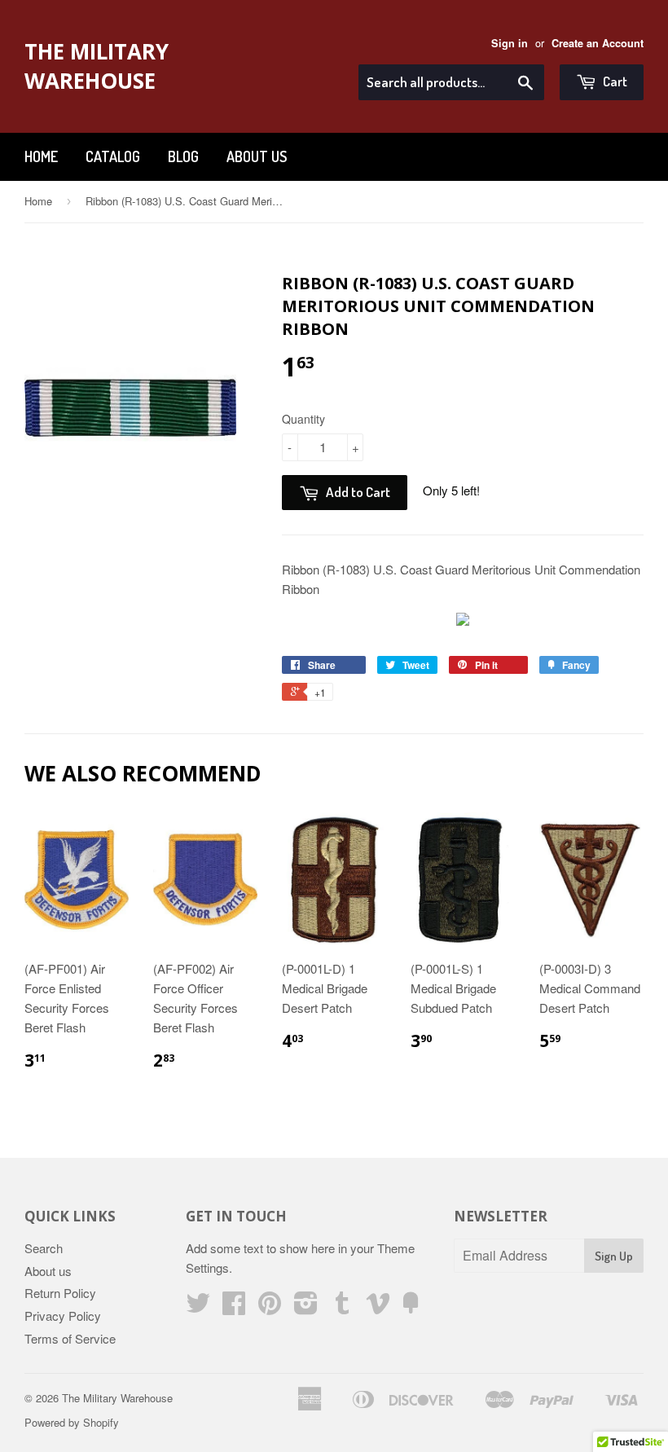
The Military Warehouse (96, 66)
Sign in (509, 43)
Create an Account (598, 43)
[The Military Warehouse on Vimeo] (378, 1307)
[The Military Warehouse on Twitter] (198, 1307)
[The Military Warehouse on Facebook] (234, 1307)
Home (41, 156)
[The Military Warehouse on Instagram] (306, 1307)
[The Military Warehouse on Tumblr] (342, 1307)
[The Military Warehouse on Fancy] (411, 1307)
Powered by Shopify (71, 1422)
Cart (613, 81)
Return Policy (60, 1292)
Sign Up (614, 1256)
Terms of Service (70, 1338)
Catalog (113, 156)
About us (256, 156)
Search (43, 1247)
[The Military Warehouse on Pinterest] (269, 1307)
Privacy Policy (62, 1315)
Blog (183, 156)
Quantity (303, 419)
